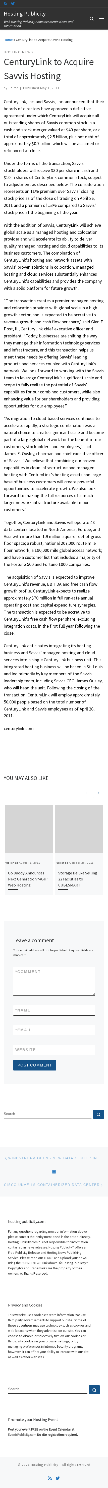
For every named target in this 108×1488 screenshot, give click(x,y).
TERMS (48, 1258)
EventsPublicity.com (22, 1435)
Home (8, 39)
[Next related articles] (98, 792)
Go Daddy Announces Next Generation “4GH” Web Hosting (28, 879)
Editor (13, 88)
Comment (28, 972)
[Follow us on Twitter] (13, 4)
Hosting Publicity (44, 1465)
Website (25, 1050)
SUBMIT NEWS (31, 1263)
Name (23, 1010)
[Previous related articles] (86, 792)
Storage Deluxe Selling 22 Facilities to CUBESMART (77, 879)
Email (23, 1030)
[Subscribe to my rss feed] (5, 4)
